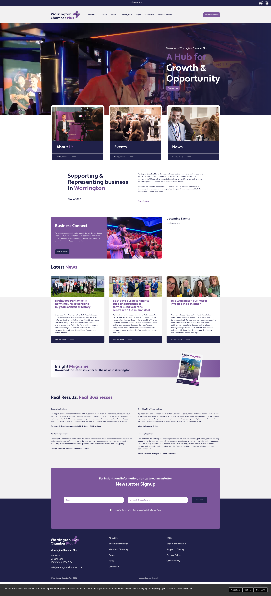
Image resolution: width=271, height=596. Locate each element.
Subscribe (199, 500)
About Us (91, 15)
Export (138, 15)
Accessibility (267, 3)
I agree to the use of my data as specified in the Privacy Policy (137, 510)
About (65, 146)
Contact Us (150, 15)
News (113, 15)
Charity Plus (127, 15)
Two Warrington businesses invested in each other (189, 302)
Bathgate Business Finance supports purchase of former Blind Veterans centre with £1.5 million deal (131, 305)
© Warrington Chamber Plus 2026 (64, 578)
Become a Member (211, 15)
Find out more (173, 88)
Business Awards (165, 15)
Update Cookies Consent (148, 578)
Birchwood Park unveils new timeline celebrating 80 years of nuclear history (72, 304)
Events (104, 15)
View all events (62, 252)
